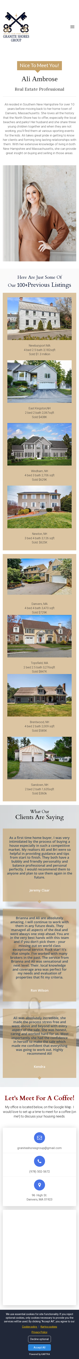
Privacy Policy (39, 1332)
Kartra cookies (49, 1326)
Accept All (39, 1347)
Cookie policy (30, 1326)
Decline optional (39, 1339)
